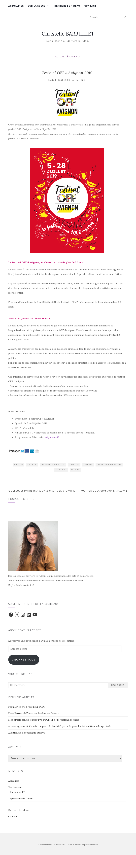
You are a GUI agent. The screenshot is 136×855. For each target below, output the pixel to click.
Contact (90, 6)
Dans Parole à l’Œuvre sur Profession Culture (33, 713)
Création (74, 465)
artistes (18, 465)
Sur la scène (36, 6)
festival (88, 465)
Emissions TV (17, 791)
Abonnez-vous (23, 659)
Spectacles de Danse (21, 798)
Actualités (16, 6)
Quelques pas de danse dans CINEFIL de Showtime (42, 491)
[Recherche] (125, 17)
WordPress (93, 844)
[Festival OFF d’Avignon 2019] (67, 102)
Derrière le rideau (67, 6)
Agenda (75, 56)
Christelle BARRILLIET (68, 33)
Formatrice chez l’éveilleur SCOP (26, 706)
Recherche (117, 685)
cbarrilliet (80, 80)
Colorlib (70, 844)
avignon (32, 465)
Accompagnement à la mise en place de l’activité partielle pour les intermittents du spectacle (59, 726)
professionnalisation (109, 465)
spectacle (61, 470)
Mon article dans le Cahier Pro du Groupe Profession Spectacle (43, 719)
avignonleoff (52, 437)
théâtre (75, 470)
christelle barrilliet (53, 465)
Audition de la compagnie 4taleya (103, 491)
